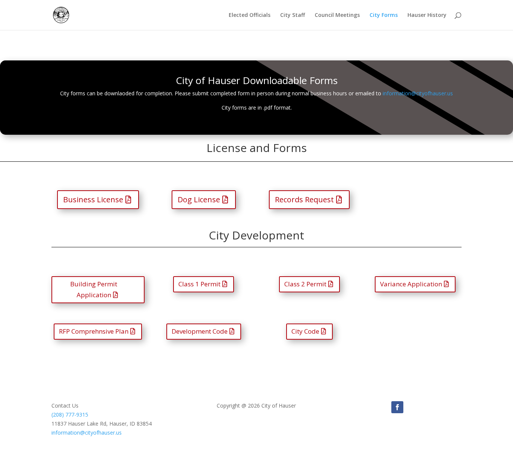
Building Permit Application (93, 289)
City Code (305, 331)
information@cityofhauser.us (418, 93)
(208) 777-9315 (69, 414)
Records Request (304, 199)
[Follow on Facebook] (397, 407)
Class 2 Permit (305, 284)
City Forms (384, 15)
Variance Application (411, 284)
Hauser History (427, 15)
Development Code (200, 331)
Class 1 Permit (199, 284)
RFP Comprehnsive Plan (93, 331)
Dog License (199, 199)
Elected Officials (249, 15)
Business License (93, 199)
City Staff (292, 15)
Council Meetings (337, 15)
